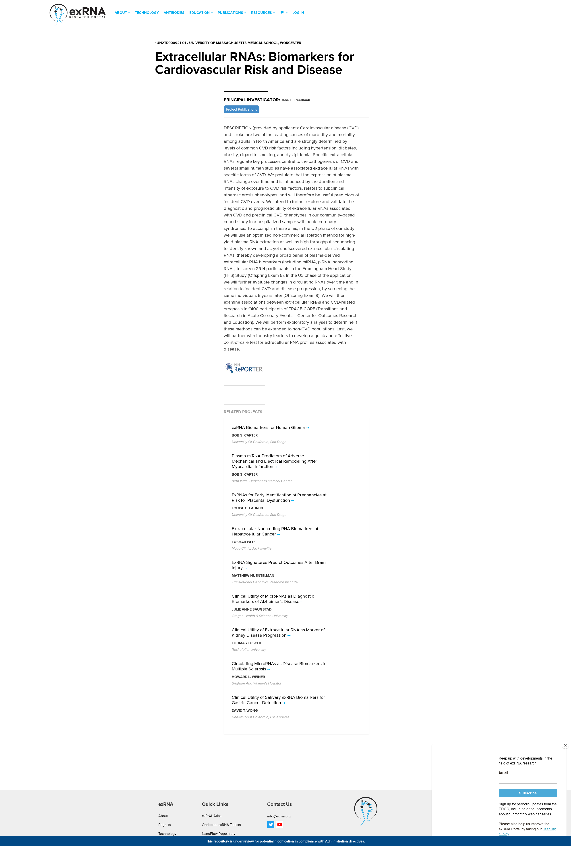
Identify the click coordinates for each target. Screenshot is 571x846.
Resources (262, 12)
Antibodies (174, 12)
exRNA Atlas (211, 816)
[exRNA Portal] (78, 15)
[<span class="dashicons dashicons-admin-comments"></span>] (284, 12)
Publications (231, 12)
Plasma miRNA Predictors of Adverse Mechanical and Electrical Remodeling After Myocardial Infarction (274, 461)
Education (200, 12)
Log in (298, 12)
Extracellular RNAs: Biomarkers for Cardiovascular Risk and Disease (254, 62)
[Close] (565, 745)
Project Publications (241, 109)
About (121, 12)
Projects (164, 825)
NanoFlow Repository (218, 833)
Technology (147, 12)
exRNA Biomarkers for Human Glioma (269, 427)
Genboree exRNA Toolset (221, 825)
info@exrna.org (279, 816)
